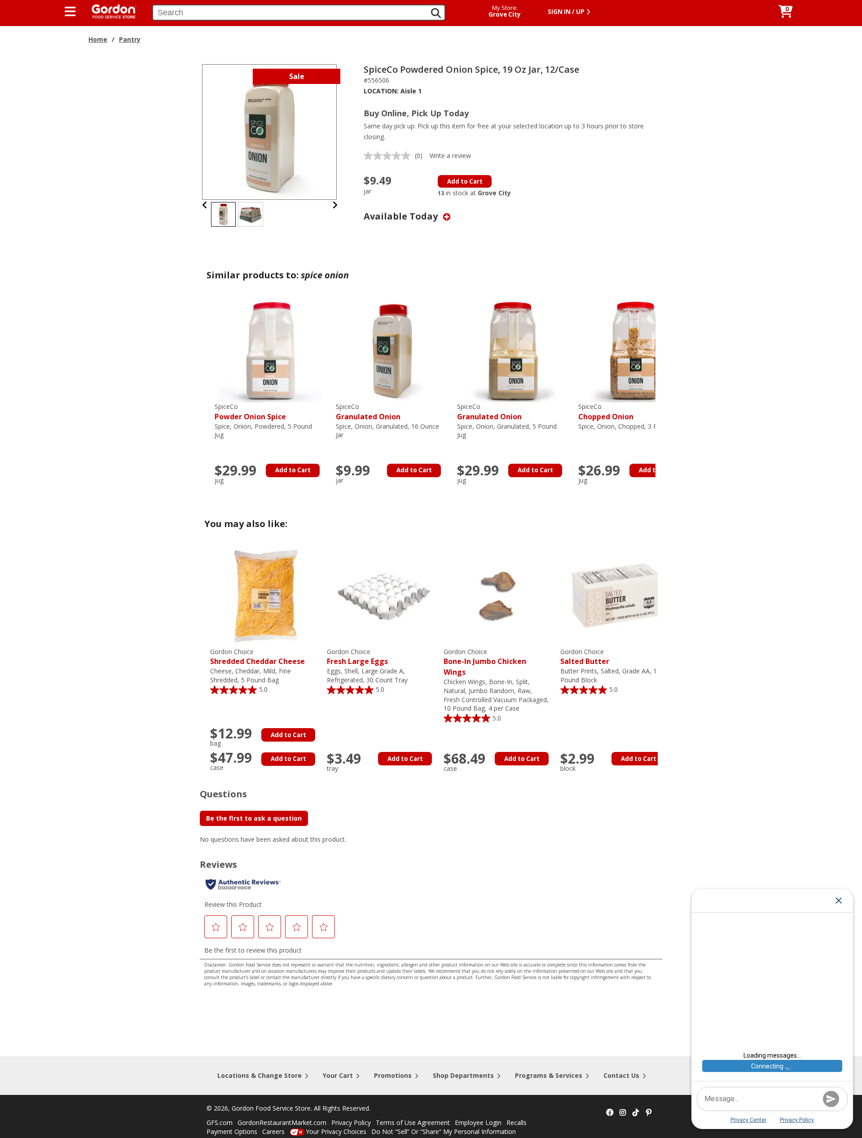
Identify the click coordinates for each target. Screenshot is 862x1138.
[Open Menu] (70, 11)
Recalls (516, 1122)
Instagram (622, 1113)
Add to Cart (465, 181)
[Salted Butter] (616, 595)
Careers (273, 1131)
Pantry (130, 39)
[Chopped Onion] (634, 350)
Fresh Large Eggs (357, 657)
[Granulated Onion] (392, 350)
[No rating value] (389, 156)
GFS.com (220, 1122)
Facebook (609, 1113)
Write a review (450, 155)
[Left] (205, 205)
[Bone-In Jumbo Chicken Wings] (499, 595)
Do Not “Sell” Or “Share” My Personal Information (443, 1131)
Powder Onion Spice (250, 412)
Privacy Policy (351, 1122)
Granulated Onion (368, 412)
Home (97, 39)
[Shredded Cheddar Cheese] (266, 595)
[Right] (335, 205)
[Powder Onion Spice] (270, 350)
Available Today (402, 216)
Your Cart (338, 1075)
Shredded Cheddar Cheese (257, 657)
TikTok (635, 1113)
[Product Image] (269, 131)
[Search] (436, 13)
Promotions (393, 1075)
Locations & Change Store (259, 1075)
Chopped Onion (605, 412)
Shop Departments (463, 1075)
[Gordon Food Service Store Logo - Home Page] (109, 10)
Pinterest (648, 1113)
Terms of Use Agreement (413, 1122)
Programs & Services (548, 1075)
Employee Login (478, 1122)
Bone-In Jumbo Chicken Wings (485, 662)
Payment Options (232, 1131)
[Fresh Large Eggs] (383, 595)
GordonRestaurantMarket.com (281, 1122)
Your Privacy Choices (336, 1131)
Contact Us (621, 1075)
